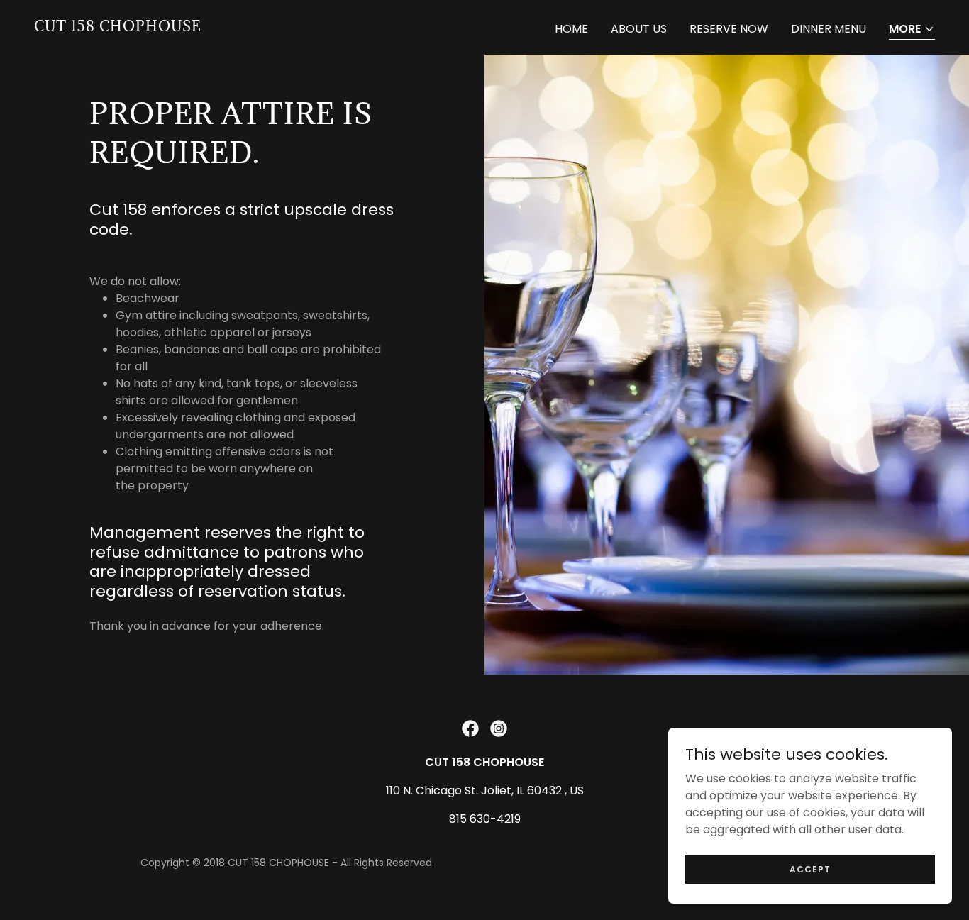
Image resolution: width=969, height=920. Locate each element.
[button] (912, 30)
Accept (810, 869)
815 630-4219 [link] (485, 819)
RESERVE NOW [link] (729, 29)
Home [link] (571, 29)
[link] (117, 27)
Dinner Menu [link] (828, 29)
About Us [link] (639, 29)
